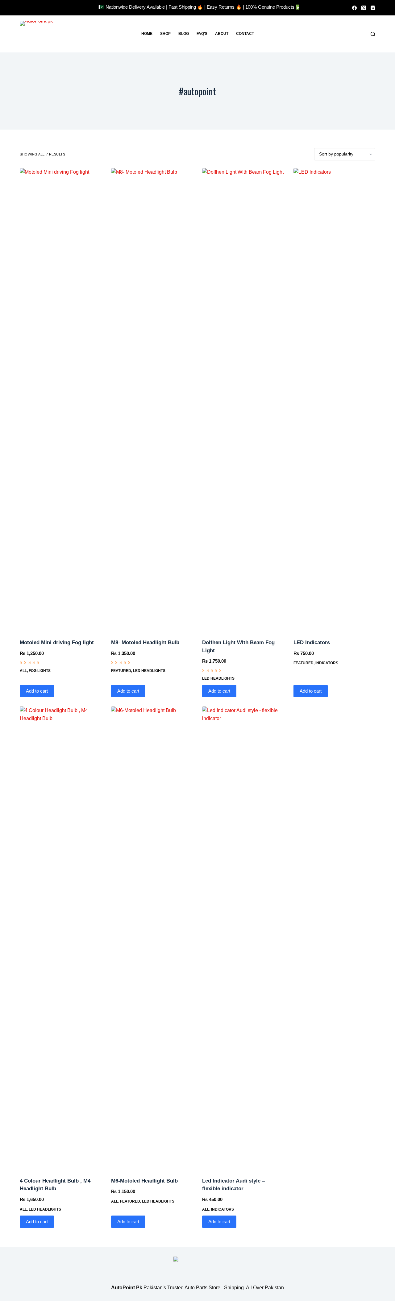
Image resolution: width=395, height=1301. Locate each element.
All (23, 671)
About (221, 33)
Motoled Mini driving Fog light (57, 642)
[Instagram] (373, 8)
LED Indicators (311, 642)
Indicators (326, 663)
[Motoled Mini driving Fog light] (61, 399)
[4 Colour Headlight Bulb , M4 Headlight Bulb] (61, 937)
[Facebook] (354, 8)
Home (146, 33)
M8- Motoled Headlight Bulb (145, 642)
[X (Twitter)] (363, 8)
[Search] (373, 34)
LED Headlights (149, 671)
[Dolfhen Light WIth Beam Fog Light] (243, 399)
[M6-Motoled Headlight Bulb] (152, 937)
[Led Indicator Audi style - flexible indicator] (243, 937)
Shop (165, 33)
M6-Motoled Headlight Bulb (144, 1181)
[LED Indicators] (334, 399)
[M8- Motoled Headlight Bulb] (152, 399)
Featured (121, 671)
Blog (183, 33)
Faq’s (202, 33)
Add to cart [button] (37, 691)
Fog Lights (40, 671)
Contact (245, 33)
